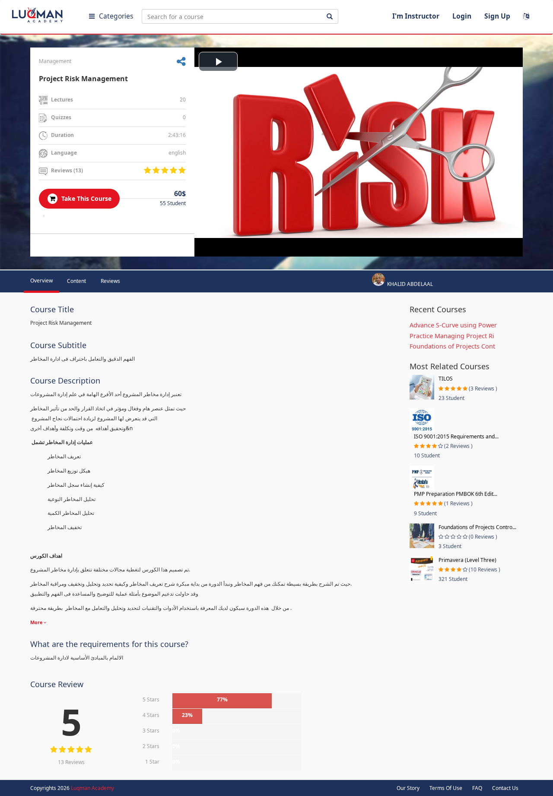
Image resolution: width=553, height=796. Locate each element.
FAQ (477, 788)
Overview (41, 280)
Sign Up (497, 16)
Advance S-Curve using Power (453, 325)
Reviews (110, 281)
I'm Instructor (415, 16)
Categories (116, 16)
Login (461, 16)
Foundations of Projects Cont (452, 346)
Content (76, 281)
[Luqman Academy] (43, 13)
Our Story (408, 788)
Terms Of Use (445, 788)
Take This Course (85, 198)
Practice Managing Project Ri (452, 336)
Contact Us (505, 788)
